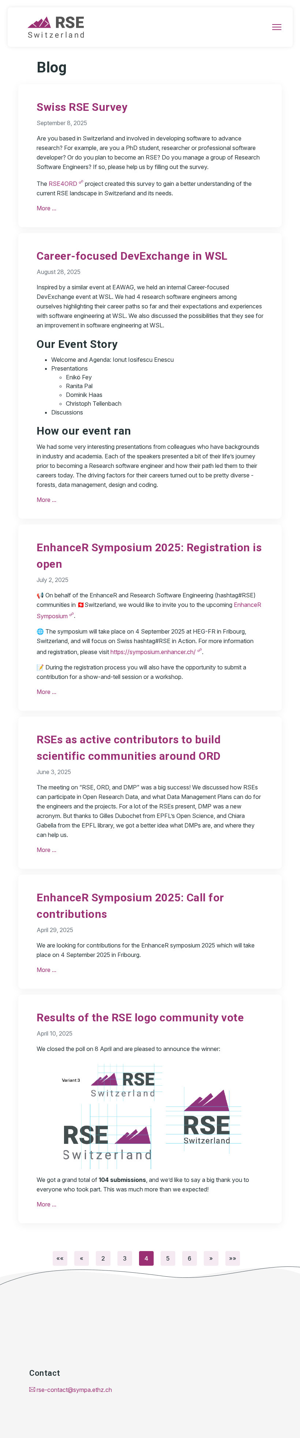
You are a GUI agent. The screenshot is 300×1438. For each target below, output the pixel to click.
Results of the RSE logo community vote (140, 1017)
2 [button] (103, 1258)
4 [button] (146, 1258)
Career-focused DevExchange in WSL (132, 255)
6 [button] (189, 1258)
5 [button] (168, 1258)
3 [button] (125, 1258)
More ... (46, 208)
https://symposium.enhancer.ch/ (156, 652)
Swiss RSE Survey (82, 107)
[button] (60, 1258)
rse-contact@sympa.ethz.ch (73, 1389)
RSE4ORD (66, 183)
